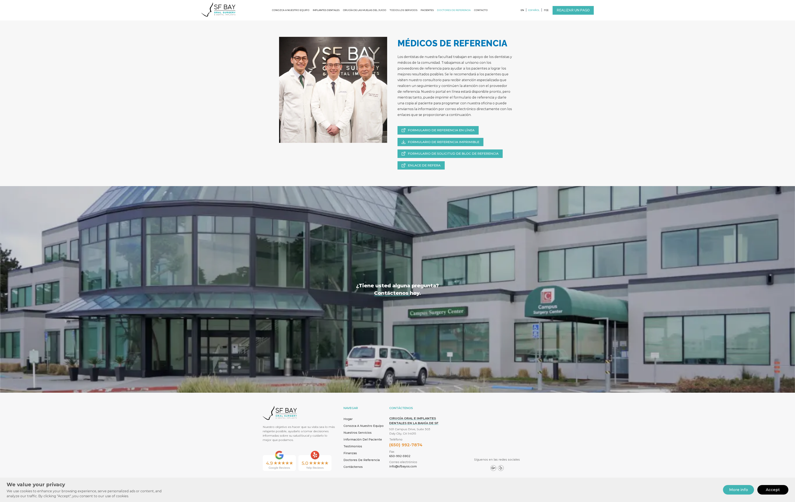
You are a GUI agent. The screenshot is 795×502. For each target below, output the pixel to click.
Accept (773, 490)
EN (522, 10)
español (534, 10)
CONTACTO (481, 10)
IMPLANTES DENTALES (326, 10)
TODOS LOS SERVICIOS (403, 10)
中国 (546, 10)
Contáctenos (353, 467)
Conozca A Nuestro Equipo (363, 426)
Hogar (348, 419)
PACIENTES (427, 10)
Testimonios (352, 446)
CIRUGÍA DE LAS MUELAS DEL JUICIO (364, 10)
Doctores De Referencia (361, 460)
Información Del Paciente (362, 439)
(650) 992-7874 (405, 444)
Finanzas (350, 453)
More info (738, 490)
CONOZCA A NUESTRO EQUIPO (291, 10)
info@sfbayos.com (403, 466)
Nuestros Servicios (357, 433)
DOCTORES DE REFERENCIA (454, 10)
